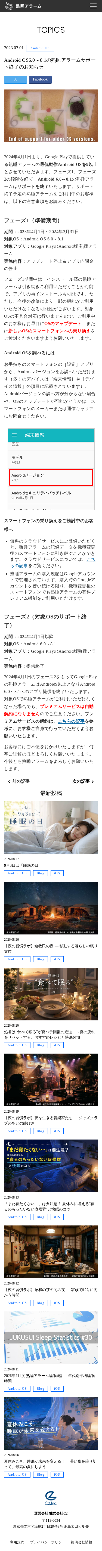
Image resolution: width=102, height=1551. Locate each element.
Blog (40, 873)
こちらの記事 (71, 721)
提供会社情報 (81, 1542)
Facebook (40, 79)
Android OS (40, 48)
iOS (57, 873)
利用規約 (17, 1542)
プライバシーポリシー (47, 1542)
